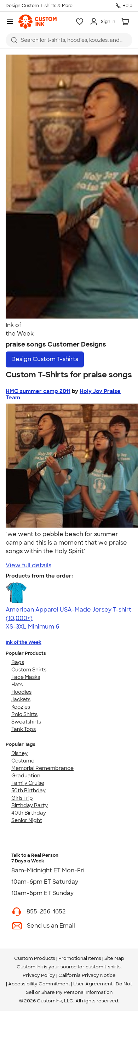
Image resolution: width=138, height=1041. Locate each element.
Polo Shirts (24, 714)
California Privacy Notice (87, 975)
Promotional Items (79, 958)
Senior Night (26, 820)
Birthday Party (29, 805)
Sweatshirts (26, 722)
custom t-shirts (103, 967)
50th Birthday (28, 790)
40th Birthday (28, 813)
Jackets (20, 699)
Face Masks (25, 677)
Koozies (20, 707)
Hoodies (21, 692)
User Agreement (93, 984)
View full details (28, 565)
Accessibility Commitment (39, 984)
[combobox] (69, 40)
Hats (17, 684)
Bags (17, 662)
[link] (37, 22)
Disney (19, 753)
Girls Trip (22, 798)
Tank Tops (23, 729)
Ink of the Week (23, 642)
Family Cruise (27, 783)
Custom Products (34, 958)
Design (44, 359)
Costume (22, 761)
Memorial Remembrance (42, 768)
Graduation (25, 775)
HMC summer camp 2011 (38, 391)
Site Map (114, 958)
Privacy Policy (39, 975)
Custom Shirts (28, 669)
